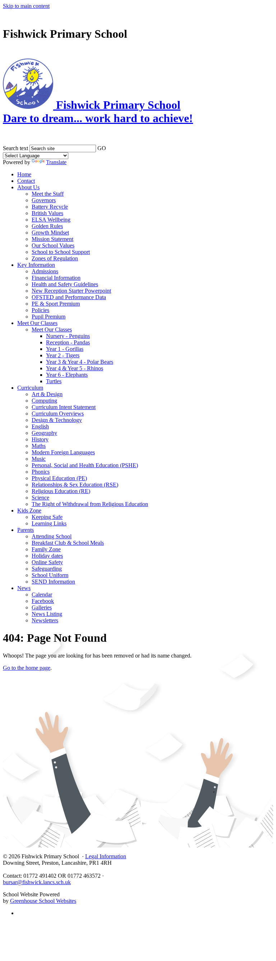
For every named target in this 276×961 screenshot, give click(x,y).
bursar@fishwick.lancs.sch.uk (37, 882)
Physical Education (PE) (59, 478)
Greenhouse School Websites (43, 901)
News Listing (47, 614)
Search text (15, 148)
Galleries (42, 607)
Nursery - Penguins (68, 336)
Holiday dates (47, 556)
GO (101, 148)
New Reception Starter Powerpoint (71, 291)
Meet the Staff (48, 194)
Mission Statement (52, 239)
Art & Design (47, 394)
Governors (44, 200)
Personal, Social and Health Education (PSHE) (85, 465)
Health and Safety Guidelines (65, 284)
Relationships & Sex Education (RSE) (75, 485)
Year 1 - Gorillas (64, 349)
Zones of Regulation (55, 258)
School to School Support (61, 252)
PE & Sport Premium (56, 304)
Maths (39, 446)
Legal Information (105, 856)
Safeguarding (47, 569)
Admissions (45, 271)
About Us (28, 187)
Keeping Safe (47, 517)
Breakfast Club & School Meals (68, 543)
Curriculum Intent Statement (64, 407)
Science (40, 498)
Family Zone (46, 549)
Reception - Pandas (68, 342)
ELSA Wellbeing (51, 220)
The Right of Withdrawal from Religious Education (90, 504)
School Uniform (50, 575)
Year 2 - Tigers (62, 355)
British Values (47, 213)
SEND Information (53, 582)
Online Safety (47, 562)
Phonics (41, 472)
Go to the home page (26, 668)
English (40, 426)
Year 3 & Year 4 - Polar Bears (79, 362)
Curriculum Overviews (58, 413)
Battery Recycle (50, 207)
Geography (44, 433)
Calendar (42, 594)
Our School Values (53, 245)
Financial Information (56, 278)
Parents (25, 530)
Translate (56, 162)
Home (24, 174)
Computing (44, 401)
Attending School (52, 536)
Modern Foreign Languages (63, 452)
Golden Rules (47, 226)
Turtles (53, 381)
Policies (40, 310)
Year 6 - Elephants (67, 375)
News (24, 588)
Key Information (36, 265)
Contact (26, 181)
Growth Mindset (50, 232)
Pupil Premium (48, 317)
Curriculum (30, 388)
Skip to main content (26, 6)
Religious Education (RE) (61, 491)
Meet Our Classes (37, 323)
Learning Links (49, 523)
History (40, 439)
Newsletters (45, 620)
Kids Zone (29, 510)
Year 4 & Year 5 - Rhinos (74, 368)
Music (39, 459)
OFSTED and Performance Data (69, 297)
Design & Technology (57, 420)
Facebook (43, 601)
